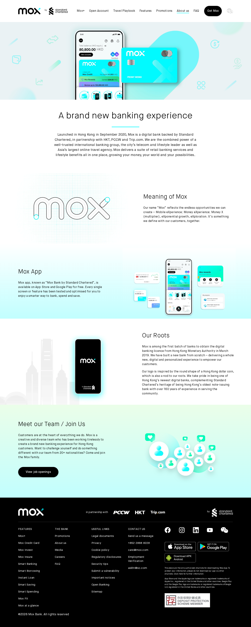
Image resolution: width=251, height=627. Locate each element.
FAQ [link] (196, 11)
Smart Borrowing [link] (29, 571)
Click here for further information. (189, 574)
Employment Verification (136, 559)
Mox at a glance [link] (28, 605)
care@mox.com (138, 550)
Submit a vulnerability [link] (105, 571)
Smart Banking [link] (27, 564)
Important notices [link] (103, 577)
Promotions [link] (164, 11)
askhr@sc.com (137, 568)
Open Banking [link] (101, 584)
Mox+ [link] (81, 11)
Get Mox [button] (213, 11)
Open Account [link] (99, 11)
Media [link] (59, 550)
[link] (29, 11)
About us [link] (60, 543)
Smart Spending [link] (28, 591)
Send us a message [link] (140, 536)
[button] (187, 600)
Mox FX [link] (23, 598)
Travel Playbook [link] (124, 11)
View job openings (38, 472)
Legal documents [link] (103, 536)
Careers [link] (60, 557)
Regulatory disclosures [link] (106, 557)
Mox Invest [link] (25, 550)
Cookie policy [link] (100, 550)
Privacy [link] (96, 543)
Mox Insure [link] (25, 557)
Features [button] (145, 11)
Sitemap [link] (97, 591)
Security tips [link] (100, 564)
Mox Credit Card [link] (28, 543)
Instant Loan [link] (26, 577)
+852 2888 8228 (139, 543)
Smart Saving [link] (26, 584)
